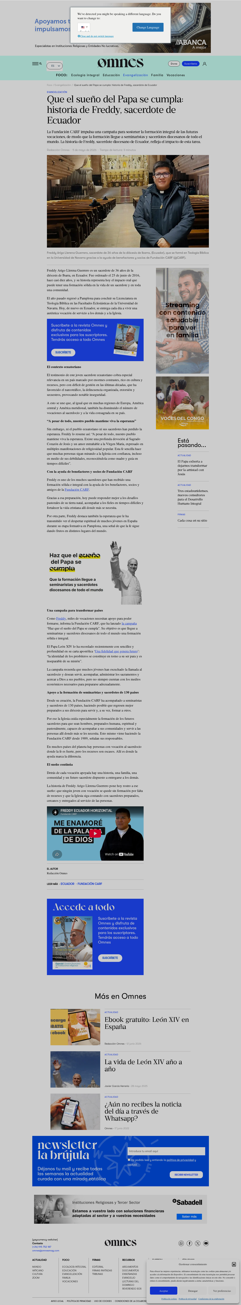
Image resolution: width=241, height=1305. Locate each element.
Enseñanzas (129, 1274)
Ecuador (67, 884)
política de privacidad (180, 1160)
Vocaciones (176, 75)
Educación (111, 75)
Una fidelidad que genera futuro (116, 651)
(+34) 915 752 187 (41, 1246)
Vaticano (37, 1270)
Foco (49, 85)
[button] (234, 1264)
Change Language (148, 27)
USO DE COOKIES (103, 1301)
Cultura (37, 1274)
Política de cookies (169, 1298)
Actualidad (39, 1259)
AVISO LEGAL (57, 1301)
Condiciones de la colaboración (211, 1298)
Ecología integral (85, 75)
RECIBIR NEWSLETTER (186, 1174)
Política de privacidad (188, 1298)
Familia (157, 75)
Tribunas (97, 1274)
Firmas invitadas (102, 1270)
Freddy (61, 618)
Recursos (128, 1259)
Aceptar (163, 1290)
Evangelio (128, 1277)
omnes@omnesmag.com (45, 1250)
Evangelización (135, 75)
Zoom (35, 1277)
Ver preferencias (222, 1290)
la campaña (129, 623)
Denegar (193, 1290)
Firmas (96, 1259)
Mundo (36, 1266)
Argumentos (130, 1266)
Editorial (98, 1266)
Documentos (130, 1270)
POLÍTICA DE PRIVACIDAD (79, 1301)
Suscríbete (190, 63)
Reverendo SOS (131, 1288)
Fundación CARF (77, 489)
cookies (132, 1164)
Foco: (62, 75)
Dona (174, 63)
